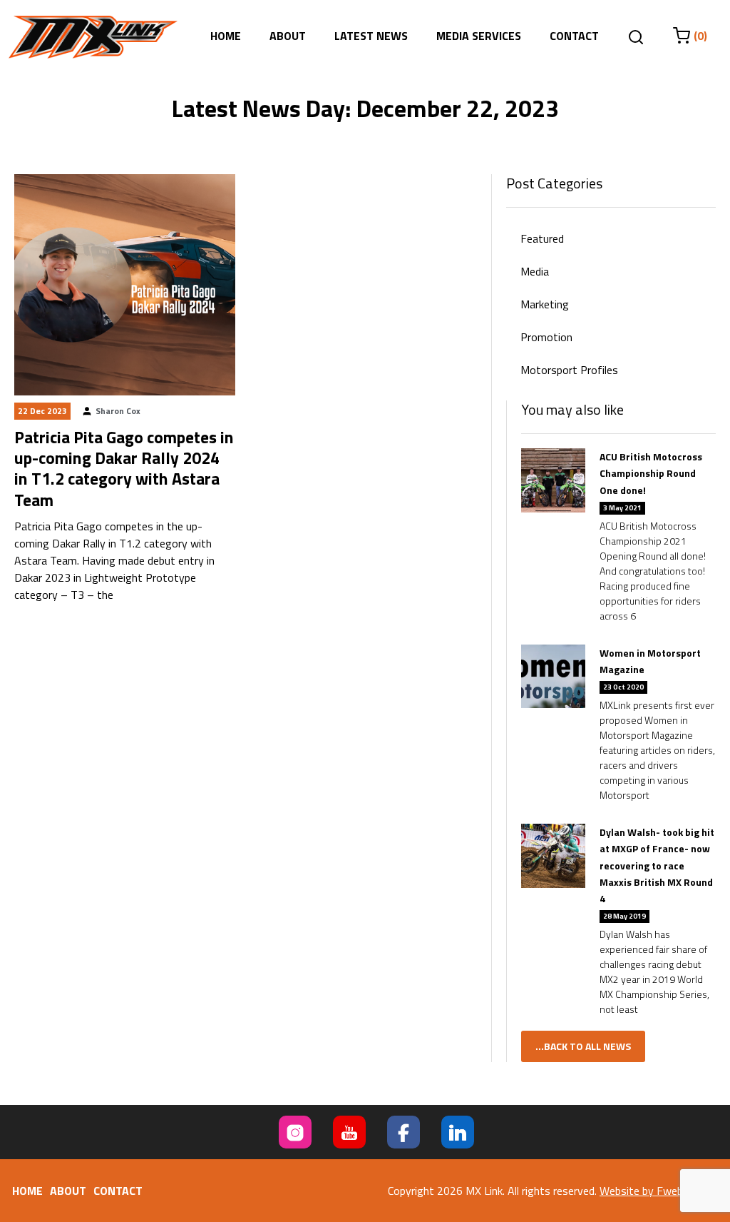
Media (534, 271)
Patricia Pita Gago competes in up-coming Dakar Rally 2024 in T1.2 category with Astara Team (124, 468)
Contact (574, 35)
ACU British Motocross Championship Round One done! (651, 473)
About (287, 35)
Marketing (544, 304)
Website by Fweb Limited (660, 1190)
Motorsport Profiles (569, 369)
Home (225, 35)
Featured (542, 238)
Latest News (371, 35)
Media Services (478, 35)
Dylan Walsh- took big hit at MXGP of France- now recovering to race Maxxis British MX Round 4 (657, 865)
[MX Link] (93, 37)
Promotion (546, 336)
